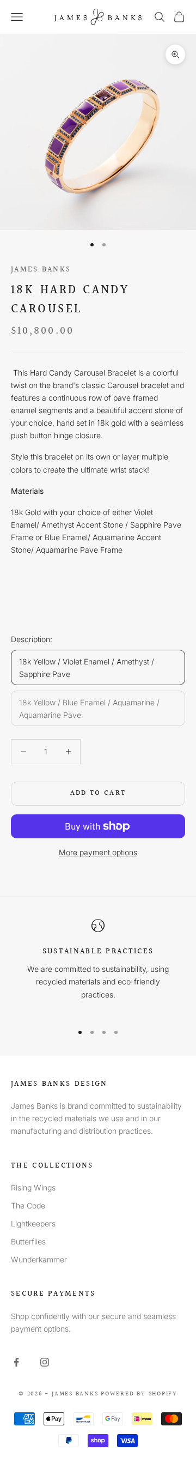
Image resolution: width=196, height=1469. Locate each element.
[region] (98, 966)
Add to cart (98, 793)
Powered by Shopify (139, 1394)
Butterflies (28, 1241)
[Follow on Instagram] (44, 1362)
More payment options (98, 852)
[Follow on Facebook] (16, 1362)
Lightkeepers (33, 1223)
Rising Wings (33, 1187)
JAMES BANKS (41, 269)
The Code (28, 1205)
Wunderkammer (39, 1259)
